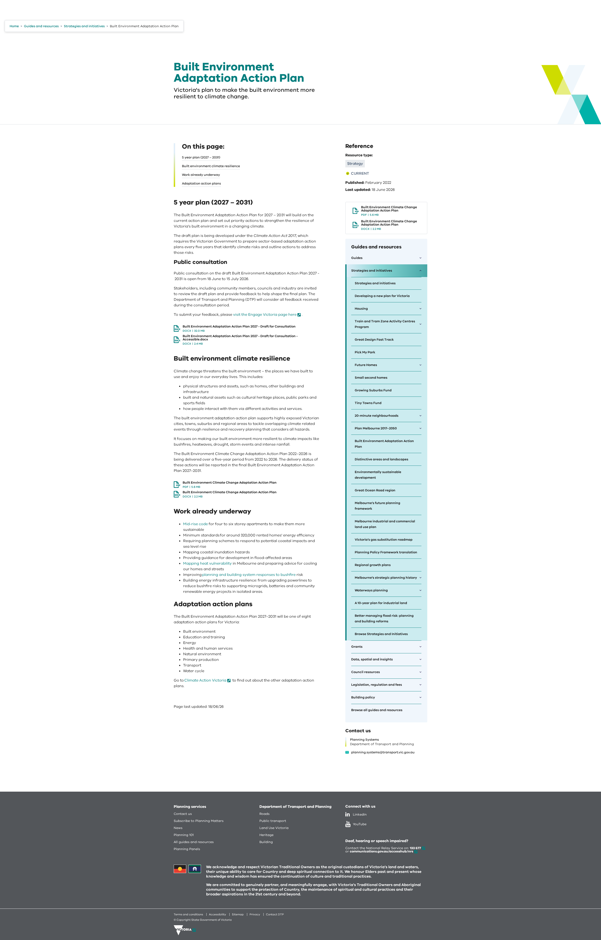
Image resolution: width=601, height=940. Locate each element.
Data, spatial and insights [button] (372, 659)
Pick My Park (365, 352)
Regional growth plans (373, 565)
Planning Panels (187, 849)
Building (266, 842)
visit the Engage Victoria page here (265, 314)
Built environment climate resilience (211, 166)
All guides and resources (194, 842)
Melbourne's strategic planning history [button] (386, 577)
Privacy (255, 914)
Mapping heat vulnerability (207, 563)
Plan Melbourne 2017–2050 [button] (376, 428)
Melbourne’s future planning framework (377, 506)
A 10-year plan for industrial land (381, 603)
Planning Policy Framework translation (386, 552)
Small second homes (371, 377)
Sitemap (238, 914)
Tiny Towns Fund (368, 403)
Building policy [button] (363, 697)
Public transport (272, 821)
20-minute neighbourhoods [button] (376, 415)
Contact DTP (275, 914)
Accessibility (217, 914)
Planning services (190, 806)
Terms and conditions (188, 914)
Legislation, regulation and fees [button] (376, 684)
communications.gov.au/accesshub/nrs (381, 851)
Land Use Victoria (274, 828)
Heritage (266, 835)
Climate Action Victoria (205, 680)
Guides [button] (356, 258)
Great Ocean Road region (375, 490)
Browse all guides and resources (376, 710)
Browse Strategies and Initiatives (381, 634)
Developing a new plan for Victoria (382, 296)
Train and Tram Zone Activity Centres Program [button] (385, 324)
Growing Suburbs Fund (373, 390)
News (178, 828)
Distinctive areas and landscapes (381, 459)
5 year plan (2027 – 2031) (201, 157)
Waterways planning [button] (371, 590)
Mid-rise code (195, 524)
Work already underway (201, 175)
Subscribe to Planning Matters (198, 821)
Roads (264, 814)
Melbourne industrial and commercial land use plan (385, 524)
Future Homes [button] (366, 365)
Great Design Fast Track (374, 339)
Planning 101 (184, 835)
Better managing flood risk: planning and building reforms (384, 618)
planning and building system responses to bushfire (249, 574)
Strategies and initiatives (375, 283)
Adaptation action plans (201, 183)
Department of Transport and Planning (295, 806)
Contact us (183, 814)
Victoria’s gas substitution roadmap (383, 539)
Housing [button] (361, 308)
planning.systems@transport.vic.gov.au (383, 752)
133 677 (415, 848)
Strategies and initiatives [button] (371, 270)
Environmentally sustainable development (378, 475)
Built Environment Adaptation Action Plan (384, 444)
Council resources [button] (365, 672)
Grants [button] (356, 646)
